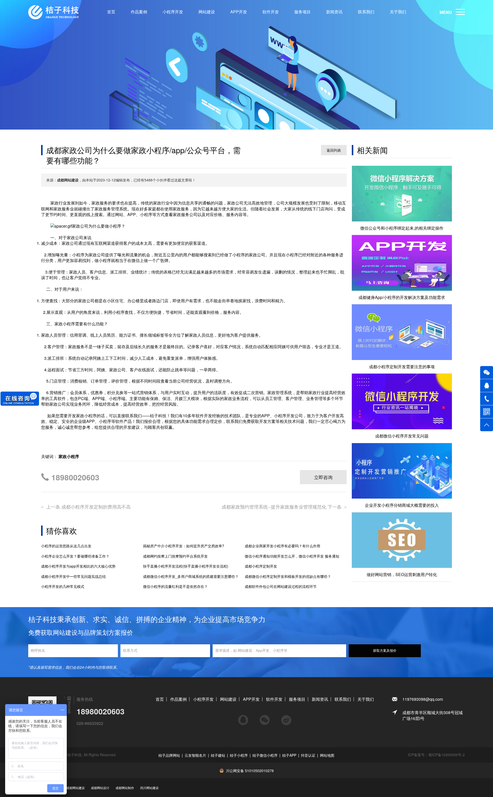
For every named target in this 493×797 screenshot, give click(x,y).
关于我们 (398, 12)
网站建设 (206, 12)
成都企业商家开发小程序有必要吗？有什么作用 (282, 545)
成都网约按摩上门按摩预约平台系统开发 (175, 556)
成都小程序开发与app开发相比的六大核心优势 (78, 566)
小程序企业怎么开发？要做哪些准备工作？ (75, 556)
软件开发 (270, 12)
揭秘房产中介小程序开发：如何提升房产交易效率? (183, 545)
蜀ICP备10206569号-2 (446, 754)
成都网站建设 (75, 787)
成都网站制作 (125, 787)
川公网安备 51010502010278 (250, 770)
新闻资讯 (334, 12)
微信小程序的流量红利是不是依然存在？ (175, 586)
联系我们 (366, 12)
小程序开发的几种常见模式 (62, 586)
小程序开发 (173, 12)
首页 (111, 12)
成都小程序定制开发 (261, 566)
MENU (446, 12)
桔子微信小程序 (265, 755)
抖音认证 (308, 755)
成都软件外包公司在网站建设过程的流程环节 (281, 586)
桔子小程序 (239, 755)
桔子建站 (218, 755)
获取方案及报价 (384, 651)
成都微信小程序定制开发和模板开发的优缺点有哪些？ (288, 576)
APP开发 (238, 12)
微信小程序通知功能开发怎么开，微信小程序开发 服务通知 (292, 556)
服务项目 (302, 12)
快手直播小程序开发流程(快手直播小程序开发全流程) (185, 566)
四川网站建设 (149, 787)
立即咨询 (323, 477)
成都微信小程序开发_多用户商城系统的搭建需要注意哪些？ (191, 576)
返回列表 (334, 150)
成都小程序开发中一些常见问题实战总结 (73, 576)
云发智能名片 (195, 755)
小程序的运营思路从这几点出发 (66, 545)
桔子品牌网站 (169, 755)
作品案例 (139, 12)
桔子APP (289, 755)
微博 (286, 718)
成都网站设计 (100, 787)
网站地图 (327, 755)
